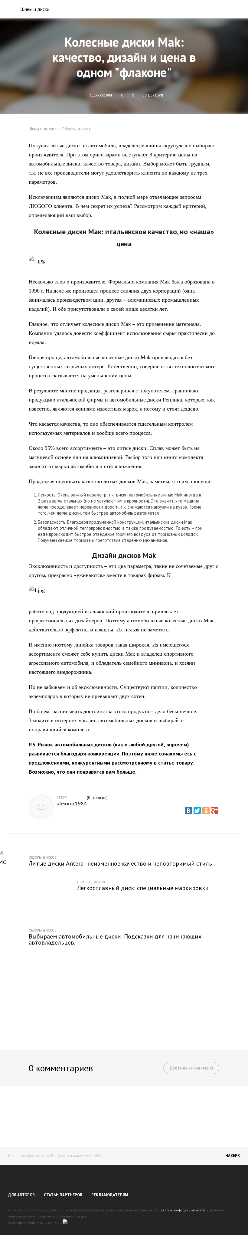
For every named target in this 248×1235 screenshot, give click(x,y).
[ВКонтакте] (188, 810)
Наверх (232, 1155)
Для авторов (21, 1194)
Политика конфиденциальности (182, 1210)
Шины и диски (34, 9)
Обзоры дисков (76, 129)
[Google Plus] (214, 810)
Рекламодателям (109, 1194)
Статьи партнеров (63, 1194)
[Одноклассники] (206, 810)
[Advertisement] (124, 994)
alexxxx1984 (72, 804)
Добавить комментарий (191, 1068)
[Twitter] (197, 810)
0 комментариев (61, 1068)
